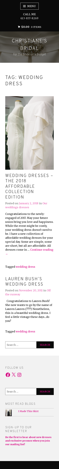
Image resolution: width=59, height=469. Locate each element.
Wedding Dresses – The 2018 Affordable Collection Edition (29, 186)
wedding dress (25, 266)
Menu (31, 6)
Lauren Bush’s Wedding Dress (24, 281)
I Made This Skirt (28, 411)
